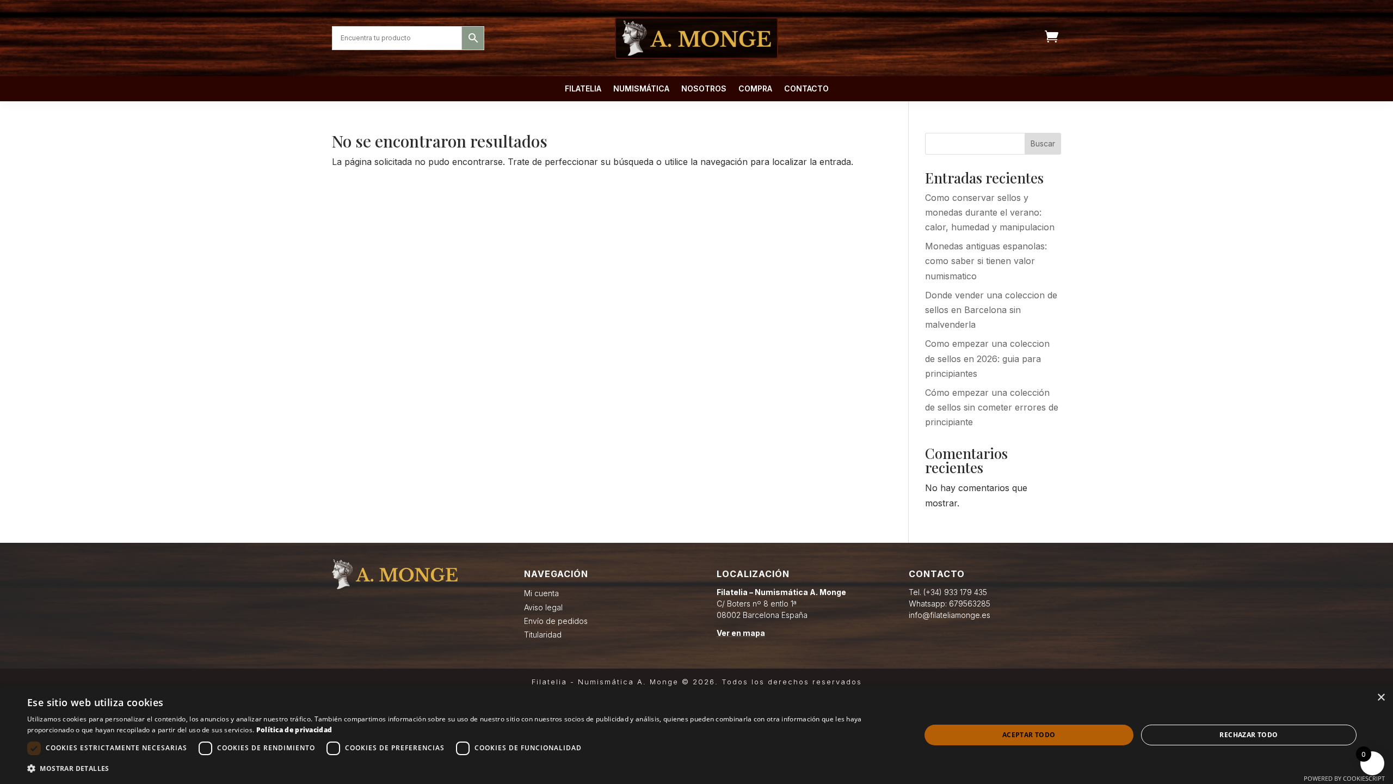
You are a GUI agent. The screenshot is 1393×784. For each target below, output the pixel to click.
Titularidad (543, 634)
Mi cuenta (541, 593)
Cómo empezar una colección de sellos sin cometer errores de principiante (991, 407)
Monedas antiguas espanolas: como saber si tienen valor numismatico (986, 261)
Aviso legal (543, 607)
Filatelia (583, 89)
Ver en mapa (741, 633)
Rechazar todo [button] (1248, 734)
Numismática (641, 89)
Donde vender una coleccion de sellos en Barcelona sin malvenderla (991, 310)
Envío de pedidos (556, 621)
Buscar (1043, 143)
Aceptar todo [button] (1029, 734)
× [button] (1381, 698)
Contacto (806, 89)
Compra (755, 89)
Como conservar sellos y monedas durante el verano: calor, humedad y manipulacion (990, 212)
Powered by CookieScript (1344, 778)
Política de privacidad (294, 729)
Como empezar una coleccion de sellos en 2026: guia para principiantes (987, 358)
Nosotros (703, 89)
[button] (460, 768)
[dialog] (696, 735)
